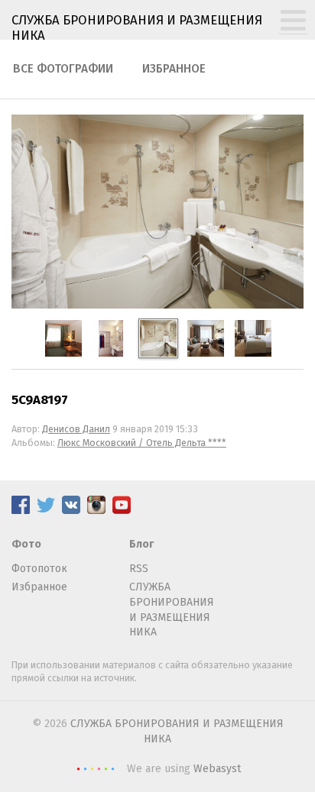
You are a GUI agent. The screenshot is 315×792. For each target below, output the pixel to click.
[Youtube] (121, 510)
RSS (138, 568)
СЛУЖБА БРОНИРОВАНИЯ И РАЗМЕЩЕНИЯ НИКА (171, 609)
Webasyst (217, 768)
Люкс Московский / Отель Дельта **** (141, 442)
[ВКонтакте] (71, 510)
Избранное (174, 69)
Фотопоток (39, 568)
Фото (26, 544)
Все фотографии (63, 69)
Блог (141, 544)
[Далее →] (157, 305)
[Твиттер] (46, 510)
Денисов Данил (76, 429)
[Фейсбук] (20, 510)
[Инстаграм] (96, 510)
